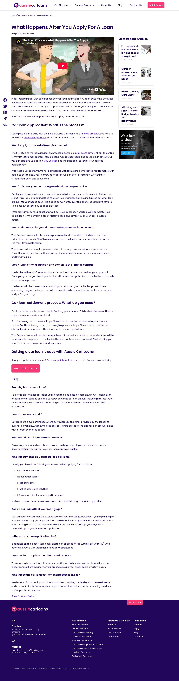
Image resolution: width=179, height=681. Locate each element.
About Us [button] (106, 5)
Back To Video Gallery (23, 596)
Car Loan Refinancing (82, 632)
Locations (138, 636)
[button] (156, 5)
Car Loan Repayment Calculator (87, 644)
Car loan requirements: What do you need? (129, 74)
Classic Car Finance (81, 636)
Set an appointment (58, 360)
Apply (136, 628)
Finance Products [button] (84, 5)
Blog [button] (120, 5)
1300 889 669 (50, 160)
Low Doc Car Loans (81, 652)
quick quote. (81, 153)
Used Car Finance (80, 628)
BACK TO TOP (133, 602)
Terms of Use (114, 632)
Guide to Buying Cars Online (130, 93)
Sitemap (138, 624)
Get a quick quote (25, 368)
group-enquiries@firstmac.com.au (29, 634)
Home (14, 15)
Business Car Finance (82, 640)
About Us (112, 624)
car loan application (35, 137)
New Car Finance (80, 624)
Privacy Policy (114, 628)
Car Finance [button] (61, 5)
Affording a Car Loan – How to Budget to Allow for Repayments (130, 114)
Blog (136, 632)
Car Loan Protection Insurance (87, 648)
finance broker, (89, 133)
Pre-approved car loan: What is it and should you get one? (130, 51)
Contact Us (113, 636)
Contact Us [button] (135, 5)
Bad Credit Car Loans (82, 656)
